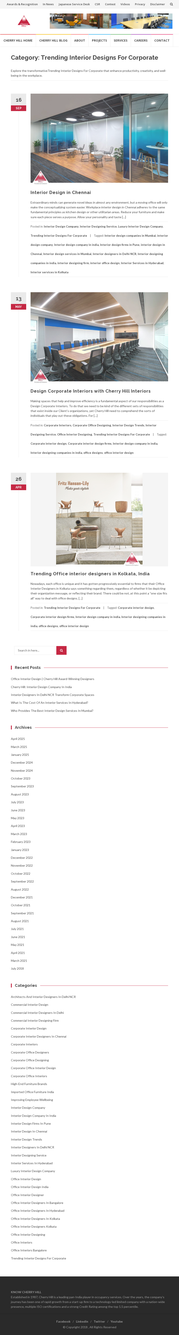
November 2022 (22, 865)
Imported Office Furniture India (32, 1092)
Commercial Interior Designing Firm (35, 1020)
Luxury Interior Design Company (140, 226)
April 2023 (18, 826)
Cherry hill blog (53, 40)
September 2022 (22, 881)
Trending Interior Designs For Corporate (59, 235)
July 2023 (17, 802)
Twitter (99, 1321)
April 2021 (18, 953)
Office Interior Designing (74, 434)
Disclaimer (157, 4)
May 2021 (17, 945)
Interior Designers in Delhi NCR (32, 1147)
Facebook (63, 1321)
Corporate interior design (49, 443)
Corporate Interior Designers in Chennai (38, 1036)
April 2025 (18, 739)
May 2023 (17, 818)
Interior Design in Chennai (61, 192)
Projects (99, 40)
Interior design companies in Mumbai (130, 235)
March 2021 (19, 960)
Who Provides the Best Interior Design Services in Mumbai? (52, 710)
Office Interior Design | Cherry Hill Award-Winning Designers (52, 679)
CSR (97, 4)
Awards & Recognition (22, 4)
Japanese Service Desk (74, 4)
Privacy (140, 4)
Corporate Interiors (57, 425)
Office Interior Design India (29, 1187)
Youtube (116, 1321)
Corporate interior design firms (90, 443)
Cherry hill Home (18, 40)
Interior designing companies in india (56, 452)
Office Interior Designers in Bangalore (37, 1203)
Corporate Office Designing (92, 425)
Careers (141, 40)
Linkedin (82, 1321)
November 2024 (22, 770)
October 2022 (20, 873)
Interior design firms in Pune (119, 244)
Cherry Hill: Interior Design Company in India (41, 687)
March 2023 (19, 834)
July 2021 (17, 929)
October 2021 (20, 905)
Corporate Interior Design (28, 1028)
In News (48, 4)
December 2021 (22, 897)
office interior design (119, 452)
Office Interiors (21, 1242)
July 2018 (17, 968)
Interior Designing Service (98, 226)
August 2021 (20, 921)
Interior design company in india (76, 244)
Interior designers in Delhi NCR (114, 254)
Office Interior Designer (27, 1195)
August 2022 (20, 889)
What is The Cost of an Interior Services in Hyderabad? (49, 702)
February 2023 (21, 842)
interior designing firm (73, 263)
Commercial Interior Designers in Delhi (37, 1012)
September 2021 (22, 913)
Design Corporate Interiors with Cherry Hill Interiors (91, 391)
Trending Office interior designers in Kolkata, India (90, 573)
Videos (125, 4)
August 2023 (20, 794)
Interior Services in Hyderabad (142, 263)
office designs (93, 452)
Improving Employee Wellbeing (32, 1100)
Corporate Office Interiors (29, 1076)
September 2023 (22, 786)
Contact (162, 40)
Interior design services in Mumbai (67, 254)
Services (120, 40)
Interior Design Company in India (33, 1115)
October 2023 (20, 778)
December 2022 (22, 857)
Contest (110, 4)
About (79, 40)
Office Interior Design (26, 1179)
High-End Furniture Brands (29, 1084)
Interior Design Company (61, 226)
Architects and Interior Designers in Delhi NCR (43, 997)
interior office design (105, 263)
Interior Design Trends (128, 425)
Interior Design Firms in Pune (31, 1123)
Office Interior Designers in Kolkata (35, 1218)
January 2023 (20, 850)
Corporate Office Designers (30, 1052)
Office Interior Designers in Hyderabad (37, 1210)
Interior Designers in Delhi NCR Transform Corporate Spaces (52, 695)
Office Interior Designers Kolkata (34, 1226)
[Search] (61, 650)
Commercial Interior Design (29, 1004)
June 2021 (18, 937)
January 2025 (20, 754)
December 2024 (22, 762)
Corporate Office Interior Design (33, 1068)
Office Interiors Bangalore (29, 1250)
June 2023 (18, 810)
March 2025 (19, 747)
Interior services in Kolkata (49, 272)
